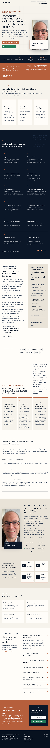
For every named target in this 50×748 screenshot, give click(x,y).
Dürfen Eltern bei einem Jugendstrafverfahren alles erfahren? (32, 685)
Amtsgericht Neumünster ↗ (36, 320)
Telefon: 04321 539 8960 (9, 339)
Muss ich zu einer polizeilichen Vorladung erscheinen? (33, 661)
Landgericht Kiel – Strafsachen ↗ (36, 322)
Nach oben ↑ (45, 738)
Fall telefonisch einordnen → (41, 250)
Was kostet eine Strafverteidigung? (31, 672)
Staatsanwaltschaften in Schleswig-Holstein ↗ (37, 325)
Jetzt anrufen (38, 717)
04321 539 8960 (43, 3)
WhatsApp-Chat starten (38, 721)
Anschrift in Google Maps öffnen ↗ (9, 340)
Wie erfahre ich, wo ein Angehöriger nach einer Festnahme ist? (33, 678)
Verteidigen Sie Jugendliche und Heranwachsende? (31, 654)
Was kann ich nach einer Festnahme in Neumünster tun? (32, 636)
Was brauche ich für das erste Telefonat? (33, 667)
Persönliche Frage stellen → (8, 651)
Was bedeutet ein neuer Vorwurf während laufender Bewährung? (33, 692)
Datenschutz (45, 736)
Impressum (46, 734)
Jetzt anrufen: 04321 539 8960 (10, 42)
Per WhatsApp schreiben (9, 46)
